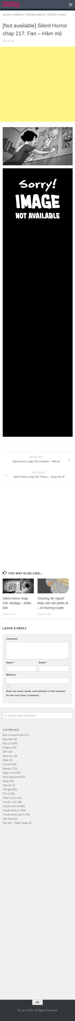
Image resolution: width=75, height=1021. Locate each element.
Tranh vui (8, 797)
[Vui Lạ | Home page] (13, 4)
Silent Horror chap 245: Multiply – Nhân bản (17, 603)
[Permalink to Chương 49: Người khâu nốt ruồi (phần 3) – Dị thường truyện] (53, 586)
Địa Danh (8, 739)
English (7, 747)
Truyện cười (10, 801)
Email (43, 662)
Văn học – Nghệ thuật (15, 822)
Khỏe (6, 760)
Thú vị (6, 793)
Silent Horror (13, 14)
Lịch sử (7, 764)
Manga (6, 768)
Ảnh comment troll (13, 734)
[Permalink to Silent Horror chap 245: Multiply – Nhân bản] (18, 586)
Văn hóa (7, 818)
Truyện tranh (56, 14)
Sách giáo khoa (11, 776)
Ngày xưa (8, 772)
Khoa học (8, 755)
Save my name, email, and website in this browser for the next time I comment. (35, 693)
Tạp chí (7, 785)
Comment (11, 638)
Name (10, 662)
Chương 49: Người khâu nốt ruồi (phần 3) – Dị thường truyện (53, 603)
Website (11, 674)
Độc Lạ (7, 743)
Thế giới (7, 789)
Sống (6, 781)
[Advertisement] (37, 84)
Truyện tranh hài (12, 814)
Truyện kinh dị (35, 14)
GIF (5, 751)
